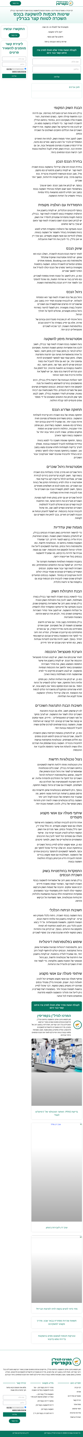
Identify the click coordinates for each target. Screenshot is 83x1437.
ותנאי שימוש (16, 71)
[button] (38, 3)
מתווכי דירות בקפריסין (45, 1401)
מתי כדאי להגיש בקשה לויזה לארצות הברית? (56, 1309)
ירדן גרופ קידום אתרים (21, 1433)
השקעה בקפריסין (47, 1409)
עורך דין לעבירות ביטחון (57, 1227)
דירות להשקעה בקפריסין (44, 1405)
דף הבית (69, 10)
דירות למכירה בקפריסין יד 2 (43, 1413)
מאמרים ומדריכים (58, 10)
